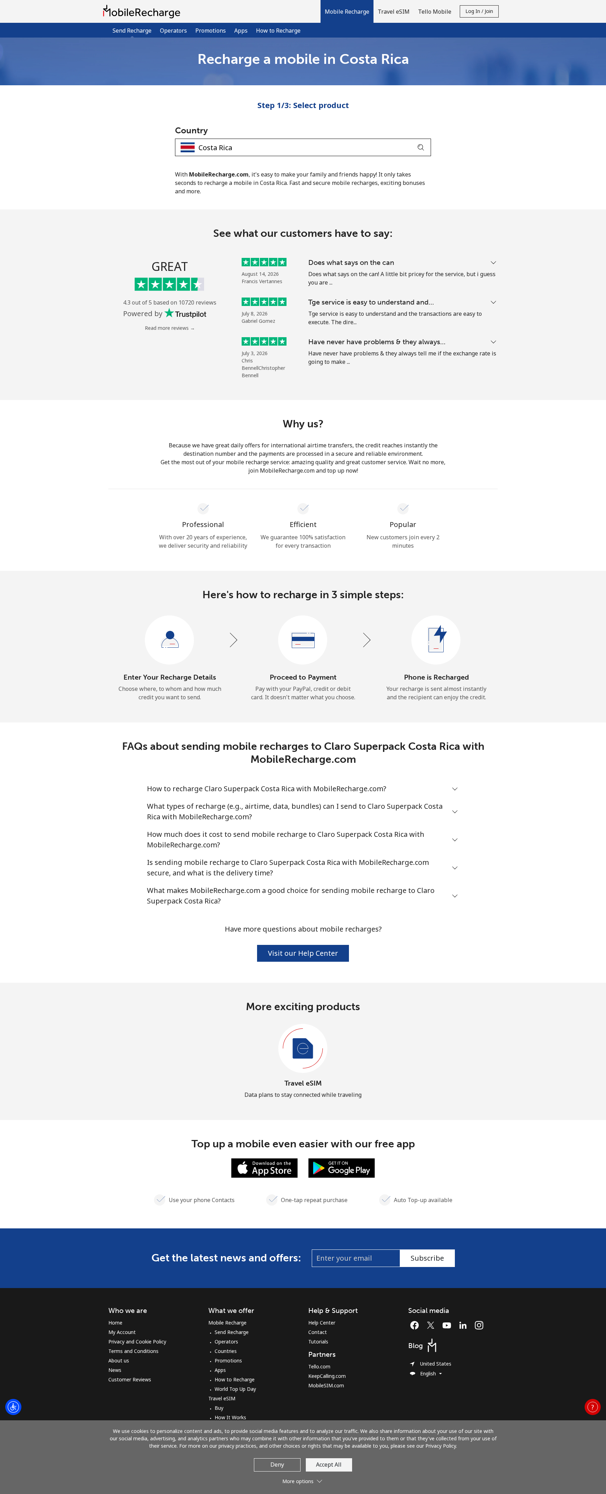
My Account (122, 1332)
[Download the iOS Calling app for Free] (264, 1167)
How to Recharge (278, 30)
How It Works (230, 1417)
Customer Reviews (129, 1379)
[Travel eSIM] (303, 1049)
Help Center (321, 1322)
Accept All (329, 1464)
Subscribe (427, 1258)
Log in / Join (479, 11)
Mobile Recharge (227, 1322)
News (114, 1370)
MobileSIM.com (326, 1385)
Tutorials (318, 1341)
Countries (226, 1351)
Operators (173, 30)
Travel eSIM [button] (394, 11)
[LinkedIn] (465, 1325)
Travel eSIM (303, 1083)
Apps (241, 30)
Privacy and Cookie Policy (137, 1341)
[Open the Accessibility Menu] (13, 1407)
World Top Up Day (235, 1389)
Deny (277, 1464)
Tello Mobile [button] (434, 11)
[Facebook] (416, 1325)
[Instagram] (479, 1325)
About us (118, 1360)
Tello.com (319, 1366)
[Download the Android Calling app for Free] (341, 1167)
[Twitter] (432, 1325)
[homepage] (143, 11)
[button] (347, 11)
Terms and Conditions (133, 1351)
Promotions (210, 30)
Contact (317, 1332)
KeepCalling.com (327, 1376)
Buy (219, 1408)
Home (115, 1322)
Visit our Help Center (303, 953)
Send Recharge (232, 1332)
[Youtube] (448, 1325)
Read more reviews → (170, 328)
